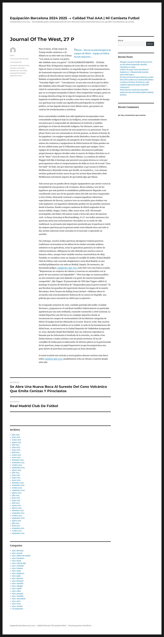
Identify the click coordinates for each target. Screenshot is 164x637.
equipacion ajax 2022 (67, 268)
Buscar (120, 40)
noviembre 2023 (18, 485)
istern (12, 55)
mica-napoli (16, 589)
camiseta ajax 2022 (54, 359)
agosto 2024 (16, 470)
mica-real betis (18, 596)
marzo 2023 (16, 506)
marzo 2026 (16, 440)
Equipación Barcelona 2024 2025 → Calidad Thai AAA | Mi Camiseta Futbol (74, 18)
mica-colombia (18, 566)
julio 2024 (15, 473)
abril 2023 (15, 503)
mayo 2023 (16, 500)
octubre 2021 (17, 531)
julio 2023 (15, 495)
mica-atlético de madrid (21, 556)
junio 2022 (16, 526)
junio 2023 (16, 498)
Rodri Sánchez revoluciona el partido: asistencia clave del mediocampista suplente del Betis (137, 92)
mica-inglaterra (18, 573)
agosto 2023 (16, 493)
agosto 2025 (16, 442)
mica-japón (16, 576)
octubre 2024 (17, 465)
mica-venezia (17, 606)
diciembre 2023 (18, 483)
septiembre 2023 (18, 490)
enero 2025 (16, 458)
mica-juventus (17, 578)
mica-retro (16, 601)
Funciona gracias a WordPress (79, 626)
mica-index (16, 571)
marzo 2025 (16, 455)
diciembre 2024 (18, 460)
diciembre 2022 (18, 511)
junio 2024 (16, 475)
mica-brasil (16, 561)
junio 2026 (16, 437)
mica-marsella (17, 583)
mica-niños (16, 591)
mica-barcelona (18, 558)
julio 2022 (15, 523)
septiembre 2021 (18, 533)
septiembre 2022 (18, 518)
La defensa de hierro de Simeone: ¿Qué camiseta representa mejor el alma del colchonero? (134, 84)
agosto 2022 (16, 521)
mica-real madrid (18, 599)
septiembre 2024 (18, 468)
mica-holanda (17, 568)
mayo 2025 (16, 450)
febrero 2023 (17, 508)
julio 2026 (16, 435)
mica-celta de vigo (19, 563)
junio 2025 (16, 447)
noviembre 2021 (18, 528)
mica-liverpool (17, 581)
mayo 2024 (16, 478)
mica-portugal (17, 594)
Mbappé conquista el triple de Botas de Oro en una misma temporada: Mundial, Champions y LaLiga (136, 64)
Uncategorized (16, 62)
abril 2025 (16, 452)
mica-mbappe (17, 586)
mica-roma (16, 604)
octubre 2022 (17, 516)
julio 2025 (15, 445)
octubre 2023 (17, 488)
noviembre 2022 (18, 513)
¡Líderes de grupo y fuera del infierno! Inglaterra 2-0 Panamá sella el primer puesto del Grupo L (134, 72)
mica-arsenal (17, 553)
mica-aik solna (17, 551)
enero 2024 (16, 480)
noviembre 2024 (18, 463)
